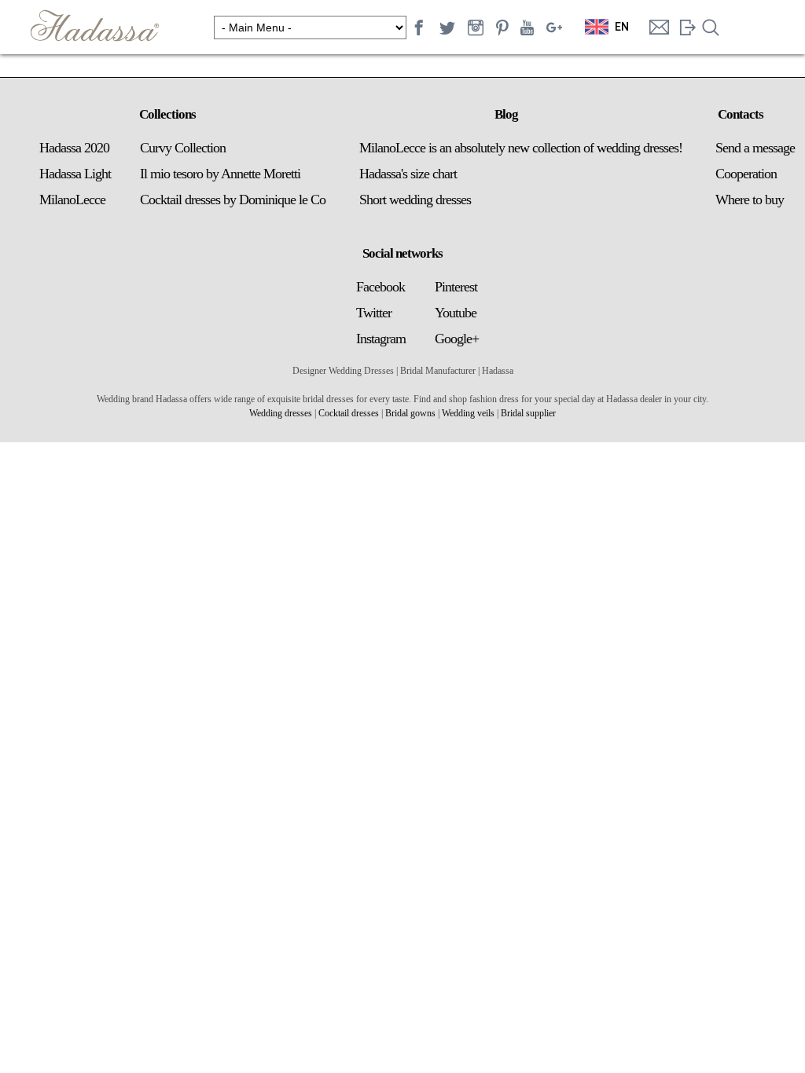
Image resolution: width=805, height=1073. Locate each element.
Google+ (457, 338)
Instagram (381, 338)
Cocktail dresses (348, 413)
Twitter (373, 312)
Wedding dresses (280, 413)
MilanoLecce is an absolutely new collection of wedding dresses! (520, 148)
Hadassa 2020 (74, 148)
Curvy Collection (183, 148)
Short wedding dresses (415, 199)
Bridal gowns (410, 413)
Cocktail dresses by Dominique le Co (232, 199)
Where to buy (749, 199)
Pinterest (456, 287)
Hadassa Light (75, 173)
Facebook (380, 287)
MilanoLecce (72, 199)
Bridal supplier (528, 413)
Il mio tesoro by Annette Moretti (220, 173)
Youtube (455, 312)
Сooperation (746, 173)
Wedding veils (468, 413)
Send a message (755, 148)
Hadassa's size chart (408, 173)
